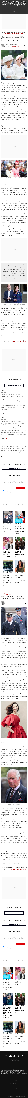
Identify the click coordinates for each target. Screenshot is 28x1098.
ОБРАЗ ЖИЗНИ (21, 32)
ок (14, 11)
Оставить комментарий (14, 385)
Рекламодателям (14, 1083)
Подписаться (20, 488)
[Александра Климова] (3, 44)
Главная (3, 32)
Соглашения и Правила (15, 1078)
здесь (17, 7)
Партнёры (14, 1080)
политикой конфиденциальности (11, 492)
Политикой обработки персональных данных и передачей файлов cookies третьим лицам (14, 4)
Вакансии (14, 1088)
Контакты (14, 1086)
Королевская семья (11, 32)
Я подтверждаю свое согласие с (12, 491)
